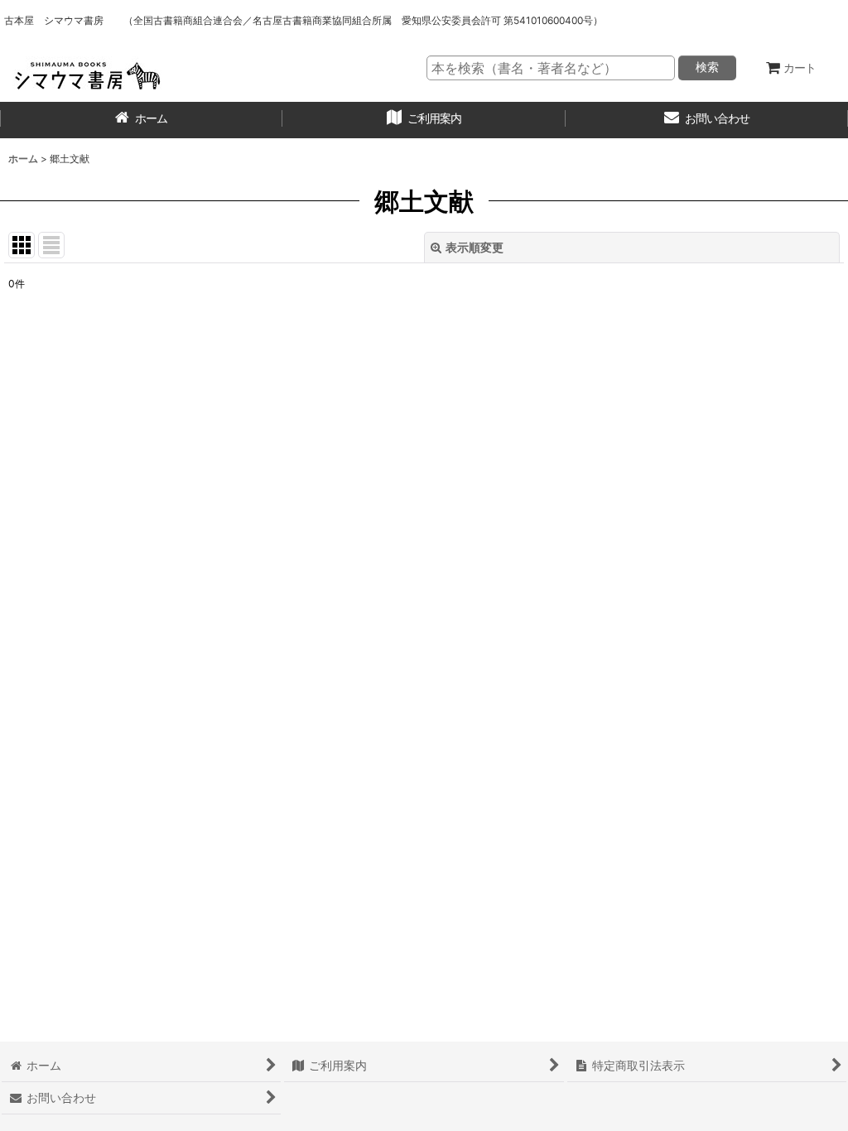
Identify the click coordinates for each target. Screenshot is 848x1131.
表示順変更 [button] (475, 247)
